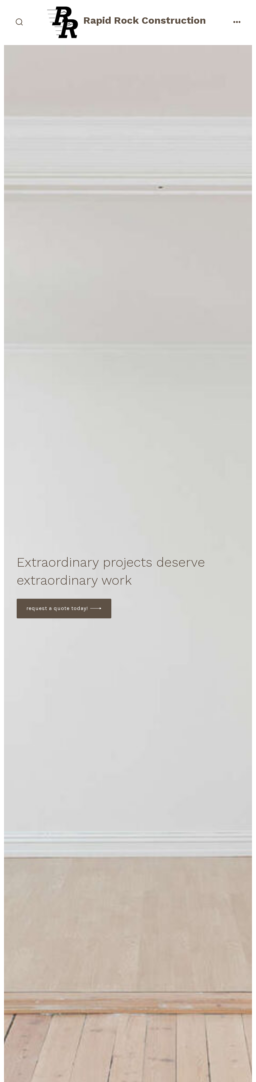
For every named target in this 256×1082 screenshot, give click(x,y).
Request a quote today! (57, 608)
